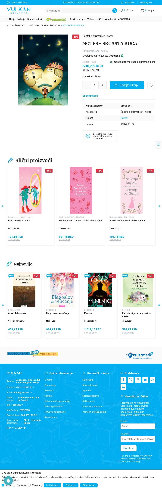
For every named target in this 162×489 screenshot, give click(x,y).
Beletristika (51, 310)
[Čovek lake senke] (24, 290)
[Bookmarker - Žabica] (30, 190)
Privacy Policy (140, 459)
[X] (131, 380)
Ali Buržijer (126, 321)
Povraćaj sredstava (92, 406)
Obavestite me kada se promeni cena (134, 61)
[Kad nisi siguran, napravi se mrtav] (138, 290)
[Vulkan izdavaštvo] (18, 10)
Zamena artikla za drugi (94, 412)
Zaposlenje (50, 385)
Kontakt (48, 396)
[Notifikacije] (8, 480)
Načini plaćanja (90, 385)
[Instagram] (138, 380)
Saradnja (49, 390)
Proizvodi (29, 25)
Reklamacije (89, 401)
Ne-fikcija (126, 310)
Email (123, 421)
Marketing (37, 485)
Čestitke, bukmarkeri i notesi (47, 25)
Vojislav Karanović (16, 321)
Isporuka (87, 390)
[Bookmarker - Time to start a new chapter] (81, 190)
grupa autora (13, 228)
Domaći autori (14, 310)
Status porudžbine (19, 2)
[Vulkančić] (56, 19)
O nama (49, 379)
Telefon (124, 434)
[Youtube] (145, 380)
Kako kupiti (88, 379)
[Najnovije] (11, 276)
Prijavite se (128, 448)
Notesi (124, 117)
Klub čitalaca (51, 417)
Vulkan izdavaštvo (15, 25)
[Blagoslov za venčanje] (62, 290)
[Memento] (100, 290)
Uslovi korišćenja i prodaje (57, 401)
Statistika (21, 485)
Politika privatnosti (54, 406)
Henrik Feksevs (90, 321)
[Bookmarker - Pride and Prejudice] (131, 190)
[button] (147, 10)
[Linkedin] (123, 387)
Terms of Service (128, 461)
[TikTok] (152, 380)
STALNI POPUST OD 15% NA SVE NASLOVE (81, 2)
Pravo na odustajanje (55, 412)
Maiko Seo (50, 321)
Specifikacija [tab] (90, 95)
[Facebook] (123, 380)
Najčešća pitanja (91, 396)
